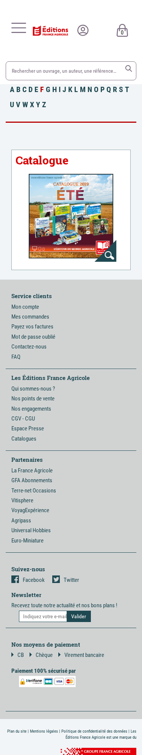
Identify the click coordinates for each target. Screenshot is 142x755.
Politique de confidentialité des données (94, 731)
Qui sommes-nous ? (33, 388)
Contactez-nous (29, 346)
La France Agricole (32, 470)
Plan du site (17, 731)
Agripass (21, 520)
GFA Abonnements (31, 480)
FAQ (15, 356)
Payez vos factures (32, 326)
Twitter (71, 580)
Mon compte (25, 306)
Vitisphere (22, 500)
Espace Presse (27, 428)
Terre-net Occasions (33, 490)
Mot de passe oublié (33, 336)
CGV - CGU (23, 418)
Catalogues (23, 438)
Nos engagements (31, 408)
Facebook (34, 580)
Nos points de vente (33, 398)
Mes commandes (30, 316)
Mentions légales (44, 731)
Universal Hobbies (31, 530)
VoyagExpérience (30, 510)
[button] (128, 68)
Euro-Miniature (27, 540)
